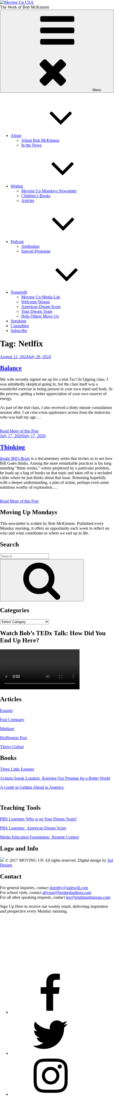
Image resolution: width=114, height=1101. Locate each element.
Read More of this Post (19, 431)
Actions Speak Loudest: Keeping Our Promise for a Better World (55, 778)
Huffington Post (13, 737)
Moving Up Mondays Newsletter (49, 191)
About (16, 135)
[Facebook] (50, 1012)
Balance (11, 368)
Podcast (17, 241)
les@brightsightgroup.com (88, 897)
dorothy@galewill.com (69, 887)
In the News (31, 145)
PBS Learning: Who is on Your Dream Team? (38, 819)
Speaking (18, 321)
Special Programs (35, 251)
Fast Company (12, 719)
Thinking (12, 447)
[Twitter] (50, 1053)
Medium (7, 728)
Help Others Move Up (40, 316)
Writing (17, 186)
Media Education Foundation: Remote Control (39, 837)
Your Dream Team (36, 311)
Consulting (20, 325)
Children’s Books (35, 195)
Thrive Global (12, 746)
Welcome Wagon (35, 301)
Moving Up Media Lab (40, 297)
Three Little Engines (17, 769)
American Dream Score (41, 306)
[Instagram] (50, 1094)
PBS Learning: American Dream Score (33, 828)
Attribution (30, 246)
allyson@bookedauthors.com (66, 892)
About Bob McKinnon (40, 140)
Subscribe (19, 330)
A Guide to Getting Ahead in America (32, 787)
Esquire (6, 710)
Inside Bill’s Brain (15, 458)
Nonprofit (19, 292)
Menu (97, 90)
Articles (27, 200)
